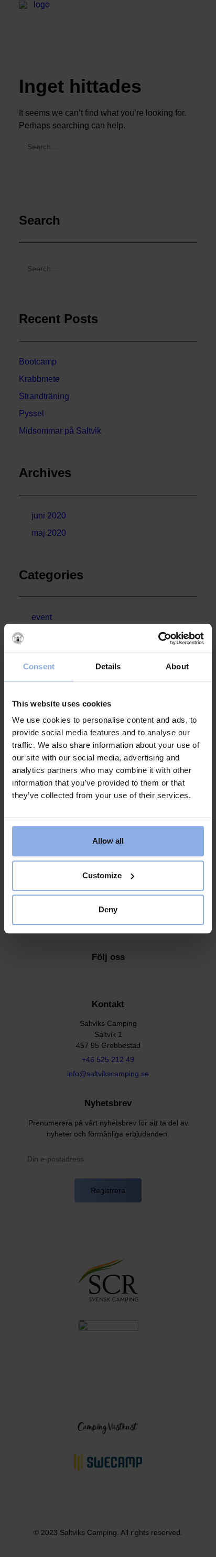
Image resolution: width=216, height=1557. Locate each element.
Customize (102, 875)
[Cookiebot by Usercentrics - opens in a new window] (158, 638)
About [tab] (177, 666)
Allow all (108, 840)
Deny (108, 909)
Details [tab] (108, 666)
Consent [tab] (39, 666)
